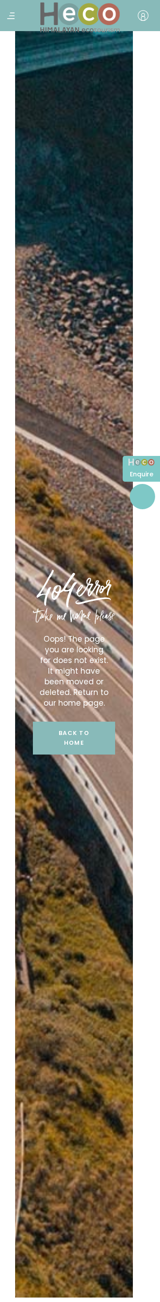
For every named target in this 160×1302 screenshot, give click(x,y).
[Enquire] (141, 463)
